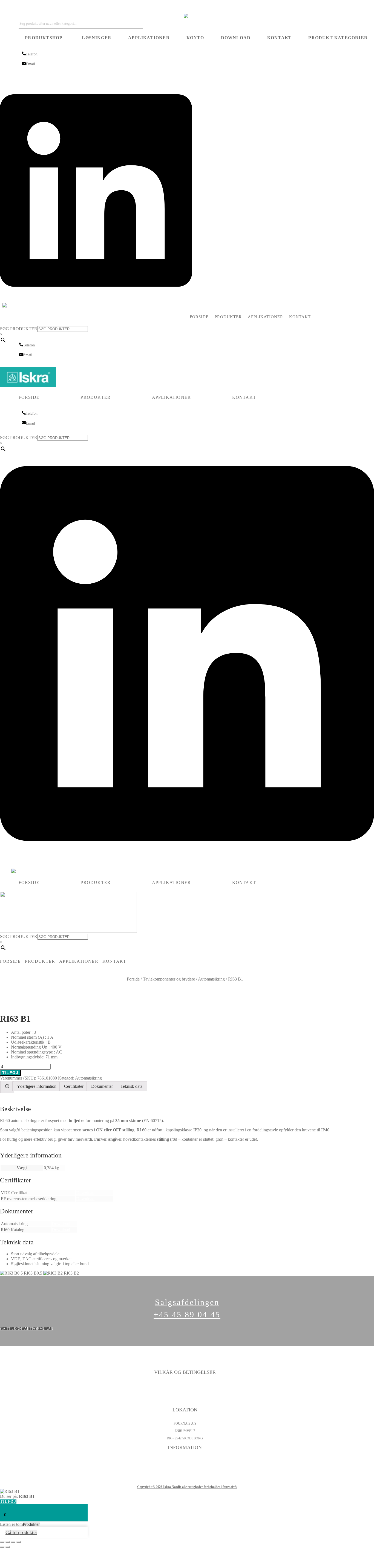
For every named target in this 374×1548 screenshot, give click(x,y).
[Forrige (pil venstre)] (2, 1547)
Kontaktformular (185, 1461)
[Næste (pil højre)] (7, 1547)
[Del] (13, 1542)
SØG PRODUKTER (18, 328)
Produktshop (43, 37)
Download (236, 37)
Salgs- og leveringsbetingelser (185, 1401)
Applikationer (149, 37)
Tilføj (10, 1072)
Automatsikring (211, 979)
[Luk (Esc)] (18, 1542)
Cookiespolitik (184, 1393)
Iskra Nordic (11, 6)
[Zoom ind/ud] (2, 1542)
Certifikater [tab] (74, 1086)
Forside (199, 317)
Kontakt (279, 37)
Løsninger (96, 37)
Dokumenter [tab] (102, 1086)
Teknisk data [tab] (131, 1086)
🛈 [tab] (7, 1086)
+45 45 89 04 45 (187, 1314)
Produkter (228, 317)
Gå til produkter (21, 1532)
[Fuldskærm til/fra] (7, 1542)
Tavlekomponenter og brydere (169, 979)
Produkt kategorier (338, 37)
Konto (195, 37)
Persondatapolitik (185, 1386)
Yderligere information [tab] (36, 1086)
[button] (45, 38)
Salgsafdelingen (187, 1302)
